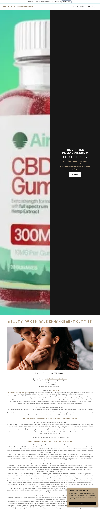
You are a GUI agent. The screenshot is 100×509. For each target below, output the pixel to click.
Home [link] (75, 7)
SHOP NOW (75, 174)
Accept (82, 503)
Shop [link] (82, 7)
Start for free (66, 1)
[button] (95, 6)
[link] (18, 6)
